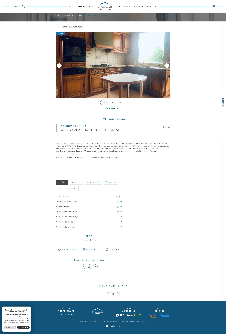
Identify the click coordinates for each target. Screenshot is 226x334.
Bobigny (71, 15)
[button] (166, 65)
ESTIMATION (138, 6)
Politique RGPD (140, 321)
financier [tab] (111, 182)
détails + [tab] (76, 182)
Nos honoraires (109, 321)
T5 (83, 15)
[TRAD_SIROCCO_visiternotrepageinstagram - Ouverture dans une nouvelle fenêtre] (119, 294)
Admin (130, 321)
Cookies (146, 321)
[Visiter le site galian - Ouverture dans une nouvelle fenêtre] (120, 315)
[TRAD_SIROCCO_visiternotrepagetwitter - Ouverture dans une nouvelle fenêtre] (113, 294)
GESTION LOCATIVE (124, 6)
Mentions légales (124, 321)
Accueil (58, 15)
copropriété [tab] (93, 182)
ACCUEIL (72, 6)
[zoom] (113, 98)
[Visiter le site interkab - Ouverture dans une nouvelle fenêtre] (134, 315)
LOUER (91, 6)
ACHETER (81, 6)
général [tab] (62, 182)
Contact (223, 102)
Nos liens (134, 321)
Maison (78, 15)
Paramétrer (10, 327)
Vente (65, 15)
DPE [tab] (60, 189)
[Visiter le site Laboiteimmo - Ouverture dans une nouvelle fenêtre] (113, 328)
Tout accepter (23, 327)
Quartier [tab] (72, 189)
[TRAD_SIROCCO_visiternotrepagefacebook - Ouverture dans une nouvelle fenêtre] (107, 294)
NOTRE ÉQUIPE (152, 6)
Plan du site (116, 321)
